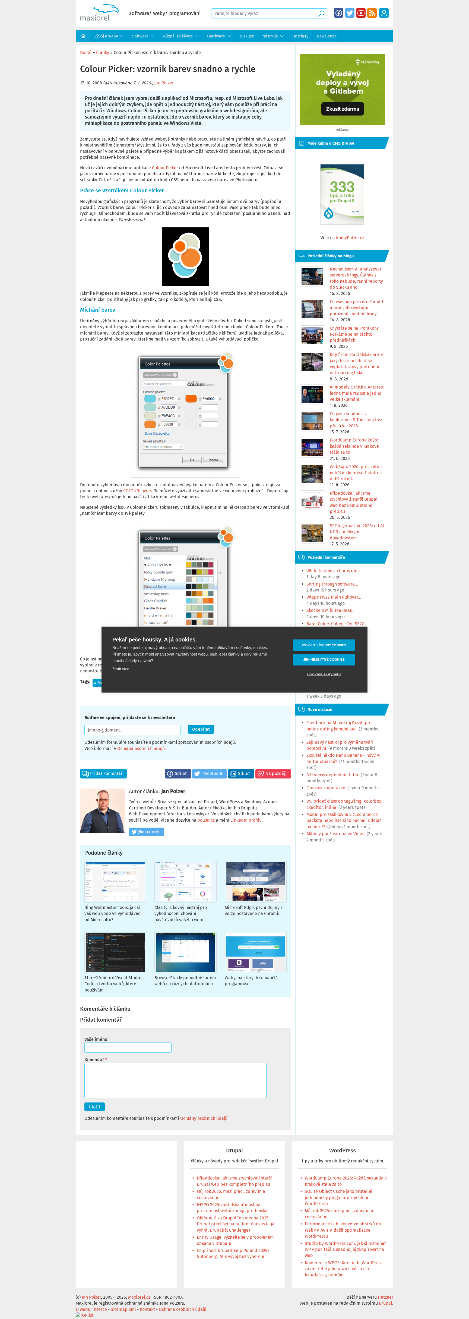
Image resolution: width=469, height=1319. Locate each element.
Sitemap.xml (123, 1309)
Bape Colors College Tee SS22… (336, 623)
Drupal (234, 1150)
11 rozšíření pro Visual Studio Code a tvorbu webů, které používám (112, 984)
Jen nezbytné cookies (324, 660)
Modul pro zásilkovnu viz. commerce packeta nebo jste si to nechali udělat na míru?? (343, 820)
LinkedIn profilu (246, 820)
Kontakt (147, 1309)
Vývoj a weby (106, 36)
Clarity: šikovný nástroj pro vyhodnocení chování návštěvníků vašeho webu (180, 913)
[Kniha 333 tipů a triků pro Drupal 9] (342, 194)
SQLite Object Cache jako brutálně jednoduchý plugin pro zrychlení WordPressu (338, 1197)
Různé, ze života (178, 36)
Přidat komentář (106, 773)
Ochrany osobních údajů (203, 1118)
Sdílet (181, 773)
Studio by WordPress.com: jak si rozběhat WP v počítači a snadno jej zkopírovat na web (345, 1249)
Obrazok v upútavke (325, 787)
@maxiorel (149, 831)
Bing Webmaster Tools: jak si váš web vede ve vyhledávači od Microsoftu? (113, 913)
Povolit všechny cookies (324, 645)
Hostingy (300, 36)
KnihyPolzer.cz (350, 237)
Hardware (216, 36)
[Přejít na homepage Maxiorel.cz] (99, 19)
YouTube (361, 13)
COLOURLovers (137, 490)
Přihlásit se (384, 13)
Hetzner (385, 1297)
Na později (276, 773)
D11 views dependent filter (332, 774)
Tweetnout (212, 773)
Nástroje (270, 36)
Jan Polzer (164, 82)
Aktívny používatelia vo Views (335, 833)
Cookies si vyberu (324, 674)
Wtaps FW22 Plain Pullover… (333, 597)
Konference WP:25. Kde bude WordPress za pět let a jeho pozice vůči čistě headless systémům (343, 1268)
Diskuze (247, 36)
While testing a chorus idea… (334, 570)
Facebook (338, 13)
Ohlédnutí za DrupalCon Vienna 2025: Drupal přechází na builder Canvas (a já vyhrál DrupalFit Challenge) (235, 1224)
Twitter (349, 13)
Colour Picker (165, 167)
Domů (83, 36)
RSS (372, 13)
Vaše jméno (95, 1039)
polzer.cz (206, 820)
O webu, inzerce (91, 1309)
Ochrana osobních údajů (141, 748)
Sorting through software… (332, 584)
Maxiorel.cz (139, 1297)
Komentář (94, 1059)
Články (102, 52)
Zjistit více (120, 669)
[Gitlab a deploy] (342, 123)
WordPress (342, 1150)
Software (140, 36)
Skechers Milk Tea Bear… (330, 610)
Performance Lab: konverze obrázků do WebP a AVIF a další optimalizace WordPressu (343, 1230)
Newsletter (326, 36)
